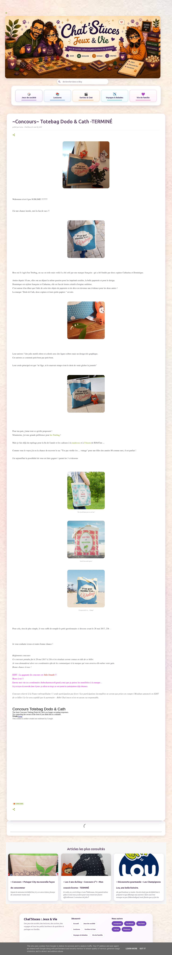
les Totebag (55, 434)
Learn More (131, 948)
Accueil (76, 923)
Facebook (130, 923)
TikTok (116, 929)
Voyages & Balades (80, 935)
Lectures (76, 929)
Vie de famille (97, 935)
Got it (143, 948)
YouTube (141, 923)
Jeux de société (89, 923)
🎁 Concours (18, 803)
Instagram (117, 923)
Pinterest (127, 929)
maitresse (76, 442)
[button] (13, 135)
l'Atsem (87, 442)
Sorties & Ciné (90, 929)
